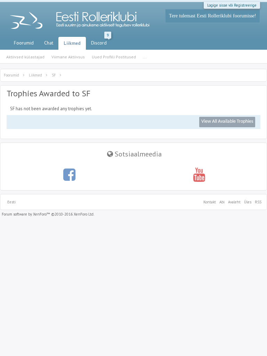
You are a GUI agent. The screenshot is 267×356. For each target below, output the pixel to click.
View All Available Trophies (227, 121)
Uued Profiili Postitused (114, 56)
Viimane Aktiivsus (68, 56)
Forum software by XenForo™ (48, 214)
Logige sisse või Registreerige (232, 5)
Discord (100, 41)
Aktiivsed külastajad (25, 56)
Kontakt (209, 202)
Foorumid (24, 43)
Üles (247, 202)
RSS (257, 202)
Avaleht (234, 202)
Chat (48, 43)
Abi (222, 202)
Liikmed (72, 43)
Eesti (11, 202)
